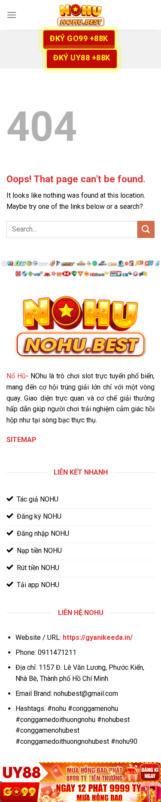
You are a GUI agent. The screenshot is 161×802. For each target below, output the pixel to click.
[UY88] (80, 772)
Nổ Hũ (16, 376)
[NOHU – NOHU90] (81, 15)
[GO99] (80, 792)
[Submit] (146, 229)
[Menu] (11, 14)
